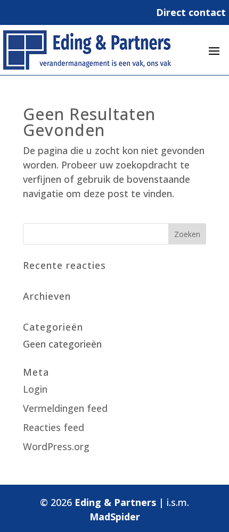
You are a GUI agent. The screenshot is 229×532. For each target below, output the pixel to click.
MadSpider (114, 516)
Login (35, 389)
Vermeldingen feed (65, 408)
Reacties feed (53, 427)
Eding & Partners (115, 502)
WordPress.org (56, 446)
